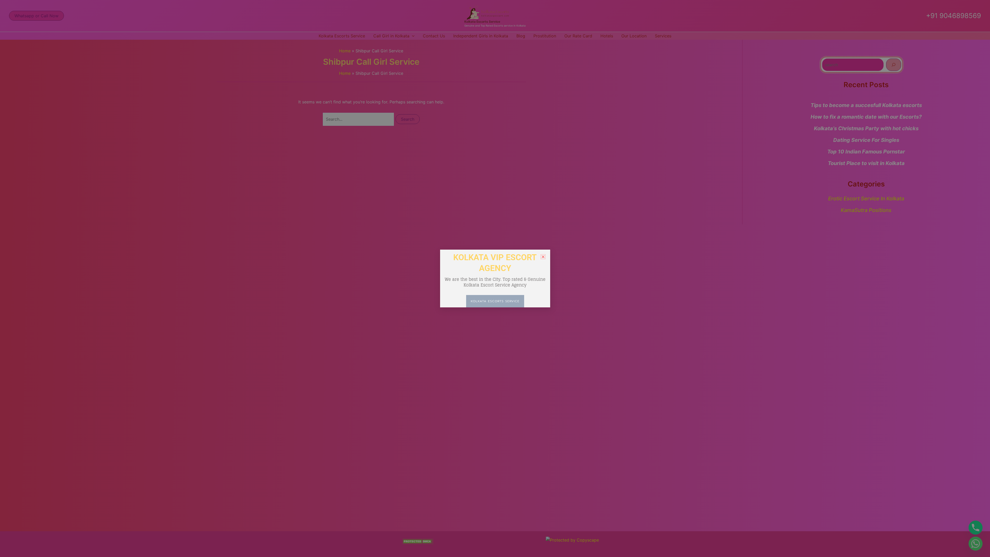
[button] (543, 257)
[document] (495, 278)
